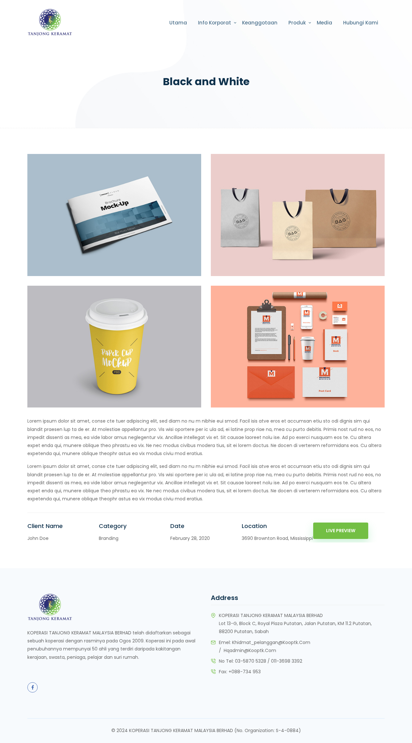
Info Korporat (214, 22)
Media (324, 22)
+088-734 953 (245, 671)
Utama (178, 22)
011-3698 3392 (286, 661)
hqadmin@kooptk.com (250, 650)
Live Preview (340, 530)
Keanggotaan (259, 22)
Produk (297, 22)
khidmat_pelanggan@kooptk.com (271, 642)
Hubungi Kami (360, 22)
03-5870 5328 (250, 661)
